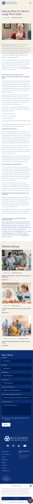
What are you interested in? (8, 387)
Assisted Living (6, 305)
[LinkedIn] (19, 446)
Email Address (5, 372)
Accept (16, 498)
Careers (4, 468)
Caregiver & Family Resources (10, 338)
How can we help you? (7, 401)
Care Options (5, 451)
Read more (5, 280)
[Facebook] (8, 446)
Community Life (6, 454)
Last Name (4, 365)
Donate (4, 462)
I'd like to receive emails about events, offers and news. (17, 418)
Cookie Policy (5, 471)
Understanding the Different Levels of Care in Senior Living (16, 309)
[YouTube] (25, 446)
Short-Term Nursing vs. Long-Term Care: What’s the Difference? (16, 276)
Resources (5, 459)
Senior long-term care (9, 44)
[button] (30, 485)
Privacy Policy (21, 502)
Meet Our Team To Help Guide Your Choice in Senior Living (16, 342)
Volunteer (4, 465)
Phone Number (5, 379)
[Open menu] (30, 3)
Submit (6, 424)
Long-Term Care (7, 17)
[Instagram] (13, 446)
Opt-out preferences (12, 502)
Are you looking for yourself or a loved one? (11, 394)
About (3, 457)
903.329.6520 (25, 67)
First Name (4, 357)
